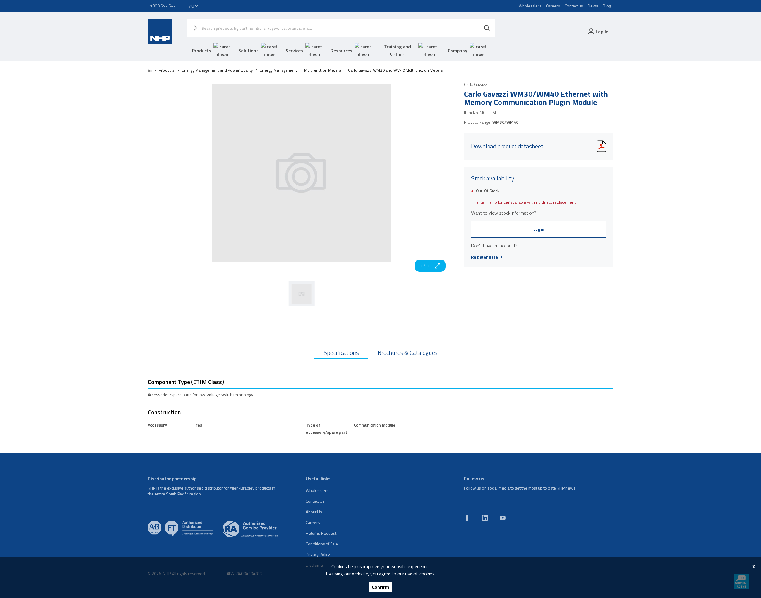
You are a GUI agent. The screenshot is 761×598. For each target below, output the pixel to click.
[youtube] (503, 518)
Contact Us (315, 501)
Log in (538, 229)
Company (457, 50)
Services (294, 50)
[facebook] (467, 518)
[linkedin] (485, 518)
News (593, 6)
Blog (607, 6)
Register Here (484, 257)
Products (201, 50)
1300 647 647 (163, 6)
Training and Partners (397, 50)
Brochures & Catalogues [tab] (408, 352)
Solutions (248, 50)
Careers (553, 6)
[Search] (487, 28)
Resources (341, 50)
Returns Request (321, 533)
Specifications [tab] (341, 352)
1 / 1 (424, 265)
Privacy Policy (318, 554)
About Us (314, 512)
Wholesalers (530, 6)
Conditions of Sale (322, 544)
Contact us (574, 6)
